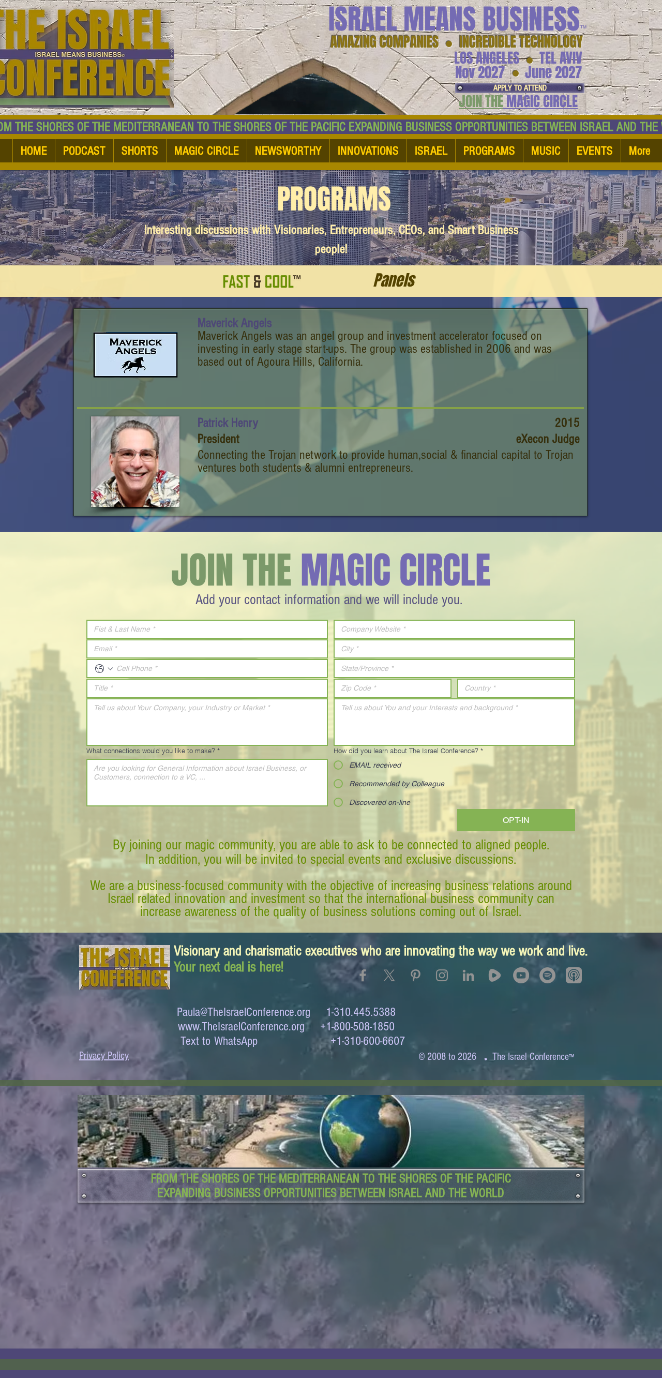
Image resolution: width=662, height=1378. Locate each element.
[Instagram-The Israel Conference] (442, 975)
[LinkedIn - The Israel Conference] (468, 975)
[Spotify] (547, 975)
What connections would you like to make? (153, 750)
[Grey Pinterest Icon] (416, 975)
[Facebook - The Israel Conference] (363, 975)
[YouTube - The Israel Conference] (521, 975)
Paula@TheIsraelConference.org (243, 1012)
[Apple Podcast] (574, 975)
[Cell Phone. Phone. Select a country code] (104, 669)
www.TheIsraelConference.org (241, 1027)
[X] (389, 975)
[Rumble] (495, 975)
